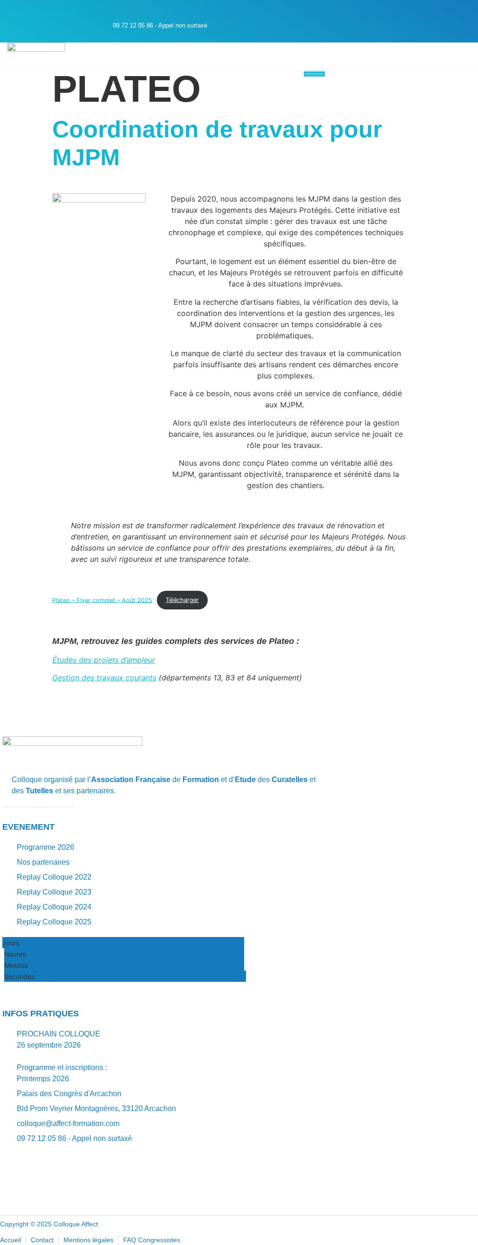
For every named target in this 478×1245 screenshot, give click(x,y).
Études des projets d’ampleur (103, 659)
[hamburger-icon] (314, 74)
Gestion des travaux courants (104, 677)
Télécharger (182, 599)
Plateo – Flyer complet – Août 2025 (102, 599)
